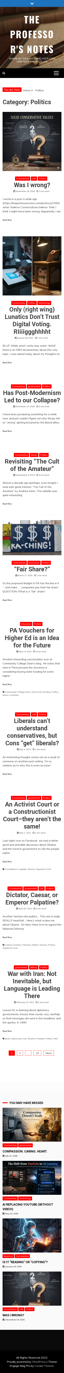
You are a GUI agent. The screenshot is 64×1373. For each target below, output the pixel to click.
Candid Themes (44, 1366)
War (56, 1038)
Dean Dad (37, 692)
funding (47, 692)
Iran (25, 1038)
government (34, 386)
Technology (44, 303)
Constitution (11, 869)
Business (8, 1256)
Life (34, 178)
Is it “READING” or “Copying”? (25, 1262)
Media (34, 455)
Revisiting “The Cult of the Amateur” (32, 465)
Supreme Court (43, 869)
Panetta (40, 1038)
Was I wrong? (32, 185)
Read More (7, 220)
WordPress (39, 1361)
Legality (22, 869)
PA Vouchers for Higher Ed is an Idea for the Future (32, 638)
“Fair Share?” (32, 569)
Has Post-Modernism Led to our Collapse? (32, 396)
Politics (42, 178)
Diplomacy (16, 1038)
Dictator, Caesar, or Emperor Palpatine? (32, 898)
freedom (27, 945)
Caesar (9, 945)
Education (26, 624)
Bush (7, 1038)
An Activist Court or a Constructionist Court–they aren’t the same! (32, 815)
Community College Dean (18, 692)
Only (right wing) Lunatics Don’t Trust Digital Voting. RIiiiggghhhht (32, 320)
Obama (31, 869)
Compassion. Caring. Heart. (25, 1151)
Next (49, 1053)
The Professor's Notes (32, 34)
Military (33, 967)
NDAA (35, 945)
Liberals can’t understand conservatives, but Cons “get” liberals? (32, 732)
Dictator (18, 945)
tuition (6, 695)
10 (37, 1053)
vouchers (14, 695)
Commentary (22, 178)
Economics (34, 562)
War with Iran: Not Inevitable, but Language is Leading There (32, 985)
